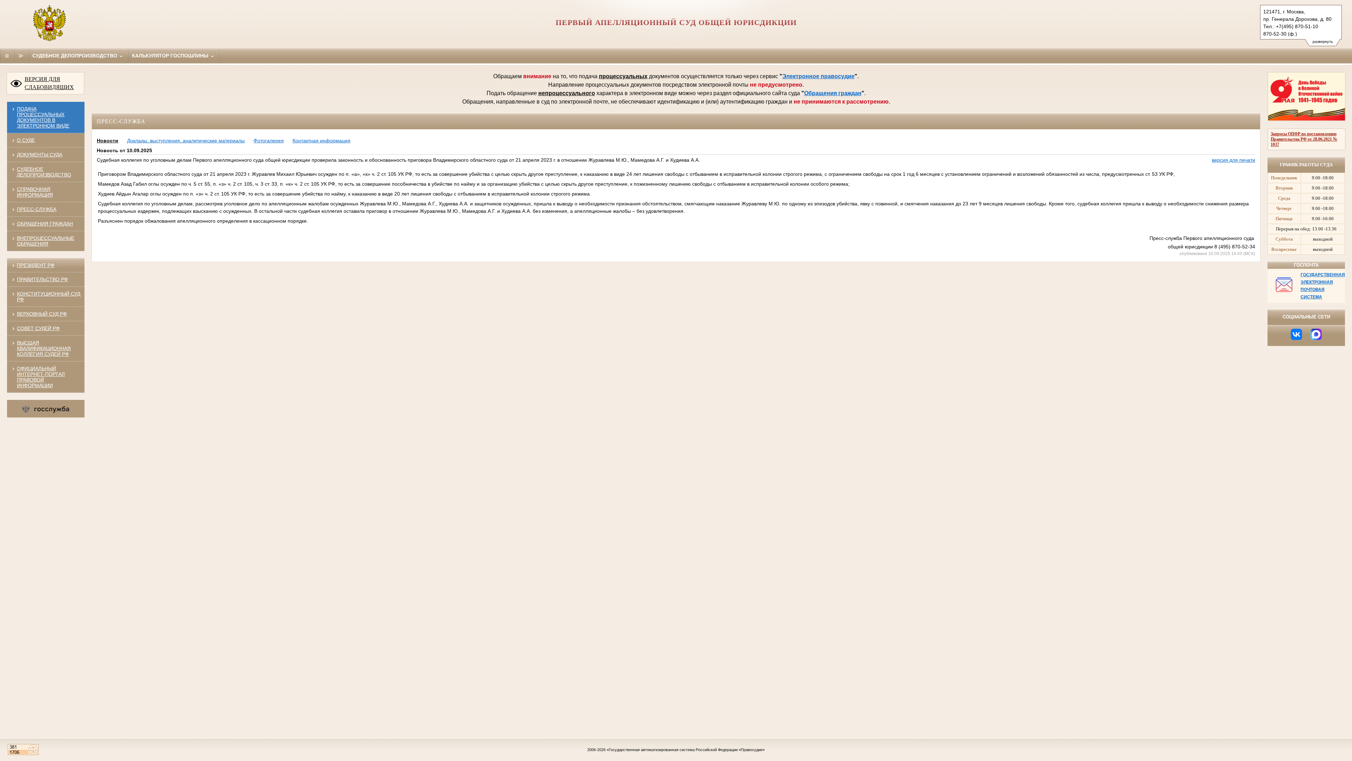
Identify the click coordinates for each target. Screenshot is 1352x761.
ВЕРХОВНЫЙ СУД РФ (42, 314)
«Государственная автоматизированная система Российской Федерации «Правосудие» (686, 750)
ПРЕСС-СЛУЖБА (36, 209)
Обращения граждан (833, 93)
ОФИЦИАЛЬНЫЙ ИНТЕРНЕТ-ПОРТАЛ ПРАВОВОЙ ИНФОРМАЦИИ (41, 377)
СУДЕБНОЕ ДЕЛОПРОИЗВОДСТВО (44, 172)
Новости (107, 140)
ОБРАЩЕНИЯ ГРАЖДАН (45, 224)
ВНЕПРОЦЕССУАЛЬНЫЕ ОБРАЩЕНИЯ (45, 241)
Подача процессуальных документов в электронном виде (43, 117)
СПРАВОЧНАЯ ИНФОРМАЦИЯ (35, 192)
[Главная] (7, 56)
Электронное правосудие (818, 76)
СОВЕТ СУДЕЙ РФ (38, 328)
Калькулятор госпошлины (171, 55)
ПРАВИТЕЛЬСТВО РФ (42, 279)
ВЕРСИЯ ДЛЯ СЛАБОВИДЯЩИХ (49, 83)
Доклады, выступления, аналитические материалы (186, 140)
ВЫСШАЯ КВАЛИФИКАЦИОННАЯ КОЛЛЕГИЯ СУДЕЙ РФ (44, 348)
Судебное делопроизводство (75, 55)
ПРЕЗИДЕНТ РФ (36, 265)
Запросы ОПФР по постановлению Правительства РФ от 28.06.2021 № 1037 (1304, 139)
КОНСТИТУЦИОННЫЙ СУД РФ (48, 296)
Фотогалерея (269, 140)
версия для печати (1233, 160)
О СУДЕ (26, 140)
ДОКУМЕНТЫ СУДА (39, 154)
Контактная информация (321, 140)
